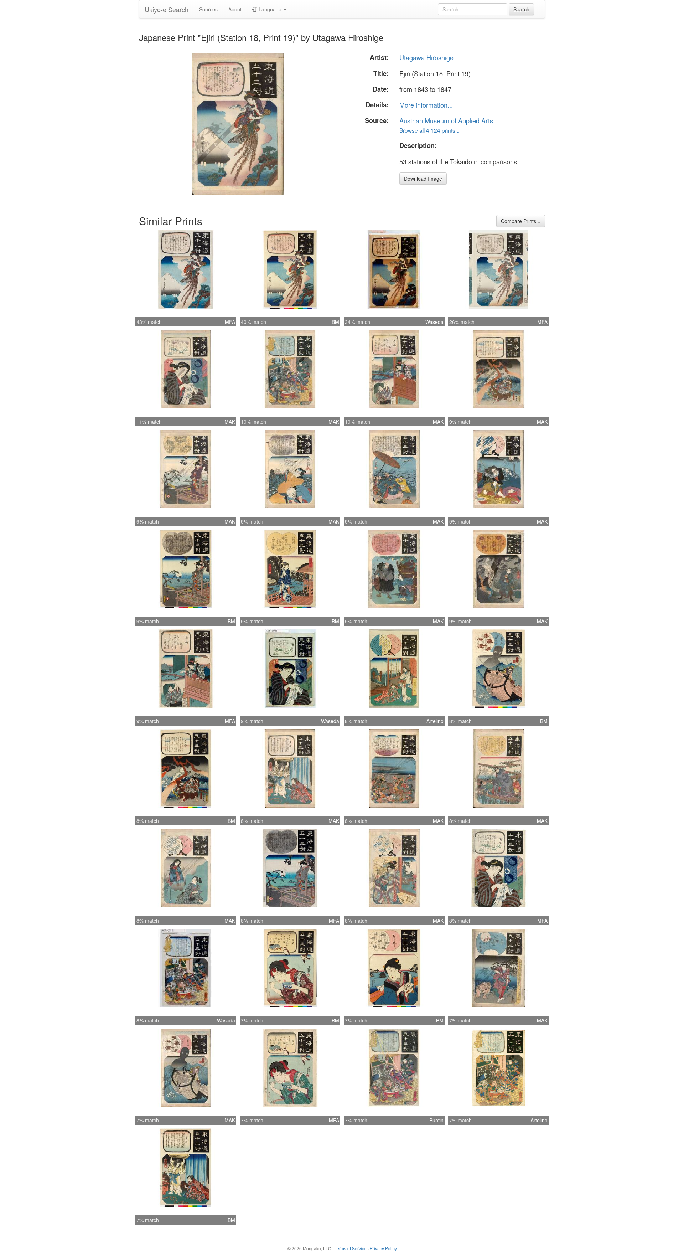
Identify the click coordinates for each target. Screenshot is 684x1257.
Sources (208, 9)
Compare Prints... (520, 221)
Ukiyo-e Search (166, 9)
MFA (230, 321)
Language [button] (270, 9)
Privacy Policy (383, 1248)
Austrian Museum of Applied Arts (446, 120)
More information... (426, 104)
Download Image (423, 178)
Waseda (434, 321)
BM (335, 321)
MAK (229, 421)
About (235, 9)
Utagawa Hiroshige (426, 57)
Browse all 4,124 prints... (429, 130)
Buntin (436, 1120)
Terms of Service (351, 1248)
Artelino (435, 721)
